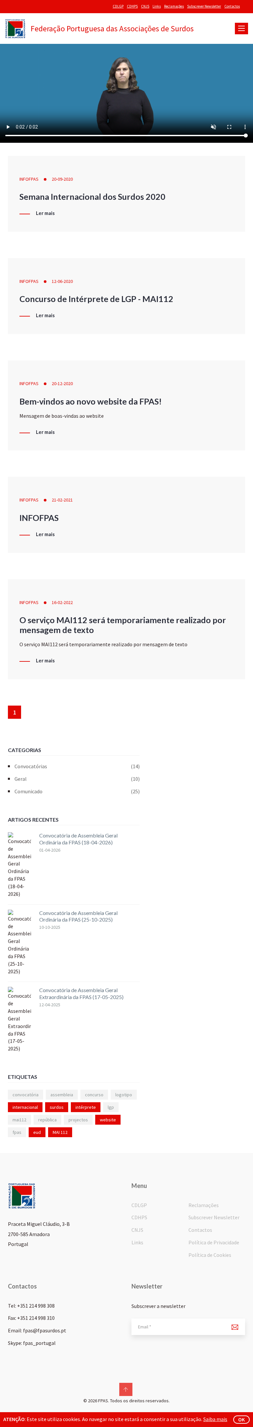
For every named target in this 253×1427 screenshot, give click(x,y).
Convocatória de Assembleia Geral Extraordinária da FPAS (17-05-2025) (81, 993)
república (47, 1120)
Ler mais (45, 213)
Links (157, 6)
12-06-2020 (62, 281)
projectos (78, 1120)
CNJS (145, 6)
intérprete (85, 1107)
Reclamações (174, 6)
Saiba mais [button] (215, 1419)
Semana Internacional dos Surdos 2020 (92, 196)
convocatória (26, 1095)
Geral (77, 778)
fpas (17, 1132)
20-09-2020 (62, 179)
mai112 (19, 1120)
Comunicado (77, 791)
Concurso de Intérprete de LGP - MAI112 (96, 299)
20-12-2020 (62, 383)
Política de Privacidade (213, 1242)
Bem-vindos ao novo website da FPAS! (90, 401)
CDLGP (118, 6)
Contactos (232, 6)
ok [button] (241, 1419)
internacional (25, 1107)
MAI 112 (60, 1132)
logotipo (123, 1095)
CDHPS (132, 6)
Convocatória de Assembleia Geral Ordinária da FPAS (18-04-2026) (78, 838)
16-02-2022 (62, 602)
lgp (111, 1107)
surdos (57, 1107)
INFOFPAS (29, 179)
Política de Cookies (209, 1255)
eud (37, 1132)
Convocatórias (77, 766)
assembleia (61, 1095)
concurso (94, 1095)
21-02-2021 (62, 500)
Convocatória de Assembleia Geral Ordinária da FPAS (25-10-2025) (78, 916)
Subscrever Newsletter (204, 6)
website (108, 1120)
